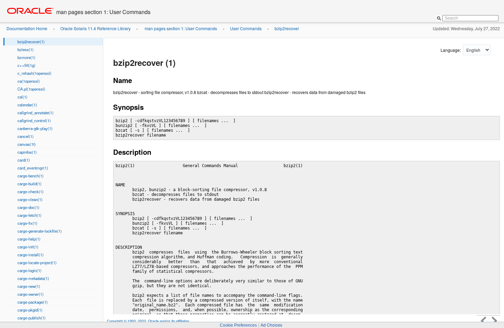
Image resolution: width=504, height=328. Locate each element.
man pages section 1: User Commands (180, 28)
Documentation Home (27, 28)
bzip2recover (287, 28)
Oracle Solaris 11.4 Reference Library (95, 28)
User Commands (246, 28)
